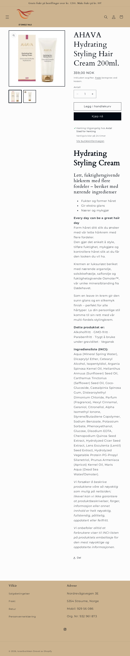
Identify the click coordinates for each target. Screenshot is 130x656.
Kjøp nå (97, 116)
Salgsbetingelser (19, 593)
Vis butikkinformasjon (90, 141)
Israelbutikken (24, 651)
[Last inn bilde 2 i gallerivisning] (29, 96)
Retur (12, 608)
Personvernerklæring (22, 616)
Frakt (98, 77)
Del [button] (79, 557)
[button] (7, 17)
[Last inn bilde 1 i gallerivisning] (15, 96)
